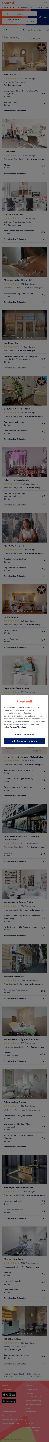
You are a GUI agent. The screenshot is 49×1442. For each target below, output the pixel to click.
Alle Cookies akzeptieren (24, 741)
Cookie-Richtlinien (18, 727)
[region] (24, 721)
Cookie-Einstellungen (24, 734)
